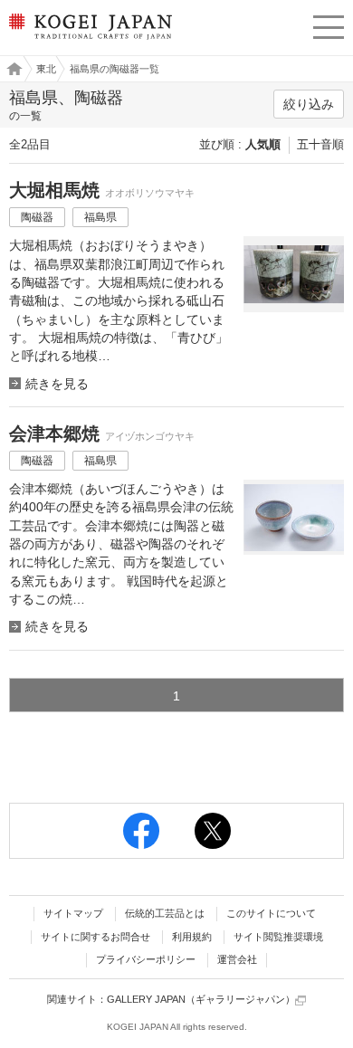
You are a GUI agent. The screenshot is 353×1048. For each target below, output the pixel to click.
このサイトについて (271, 913)
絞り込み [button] (308, 104)
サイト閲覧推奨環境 (278, 936)
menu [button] (328, 24)
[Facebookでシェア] (141, 831)
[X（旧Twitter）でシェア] (213, 831)
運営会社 (237, 959)
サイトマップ (73, 913)
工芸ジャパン (10, 68)
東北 (46, 68)
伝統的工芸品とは (165, 913)
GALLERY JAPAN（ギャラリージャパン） (201, 999)
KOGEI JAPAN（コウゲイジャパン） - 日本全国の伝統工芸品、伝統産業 (88, 41)
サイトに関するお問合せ (95, 936)
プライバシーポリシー (146, 959)
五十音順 (320, 144)
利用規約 (192, 936)
